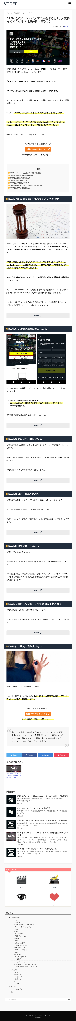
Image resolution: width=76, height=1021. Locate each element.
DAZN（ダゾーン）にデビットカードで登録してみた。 (37, 849)
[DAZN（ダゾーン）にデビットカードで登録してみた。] (11, 852)
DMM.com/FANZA (21, 945)
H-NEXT (18, 959)
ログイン (47, 1015)
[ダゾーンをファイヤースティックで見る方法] (11, 812)
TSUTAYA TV (19, 934)
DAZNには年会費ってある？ (19, 183)
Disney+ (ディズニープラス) (24, 924)
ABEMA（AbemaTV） (22, 957)
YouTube (18, 954)
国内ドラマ (19, 974)
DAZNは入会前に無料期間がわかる (22, 175)
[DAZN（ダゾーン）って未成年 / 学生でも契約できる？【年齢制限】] (11, 824)
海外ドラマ (19, 977)
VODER (11, 4)
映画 (16, 972)
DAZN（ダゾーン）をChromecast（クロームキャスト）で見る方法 (42, 796)
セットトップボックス (18, 962)
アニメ (17, 981)
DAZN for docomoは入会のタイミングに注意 (25, 173)
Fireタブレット (20, 989)
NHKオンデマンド (21, 950)
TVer (16, 952)
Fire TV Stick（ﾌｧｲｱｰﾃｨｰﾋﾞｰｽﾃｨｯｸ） (26, 967)
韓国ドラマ (19, 979)
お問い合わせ (29, 1015)
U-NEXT (18, 922)
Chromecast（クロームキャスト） (26, 964)
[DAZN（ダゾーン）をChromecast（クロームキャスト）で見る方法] (11, 799)
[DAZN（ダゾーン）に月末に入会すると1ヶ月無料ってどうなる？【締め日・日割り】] (45, 755)
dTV (16, 929)
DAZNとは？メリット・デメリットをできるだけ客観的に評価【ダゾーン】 (13, 775)
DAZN (66, 26)
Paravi (17, 938)
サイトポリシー (39, 1015)
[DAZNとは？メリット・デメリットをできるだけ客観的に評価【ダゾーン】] (11, 836)
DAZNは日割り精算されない (19, 180)
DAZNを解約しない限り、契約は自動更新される (26, 185)
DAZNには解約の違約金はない (20, 188)
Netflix (17, 940)
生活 (12, 992)
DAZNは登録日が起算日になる (20, 178)
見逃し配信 (14, 970)
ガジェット (14, 986)
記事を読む (20, 803)
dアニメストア (20, 943)
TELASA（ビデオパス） (23, 947)
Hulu (16, 920)
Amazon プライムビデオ (23, 927)
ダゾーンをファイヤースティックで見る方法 (33, 808)
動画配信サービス (17, 917)
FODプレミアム (20, 936)
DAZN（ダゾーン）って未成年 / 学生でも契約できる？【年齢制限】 (42, 820)
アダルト (18, 984)
